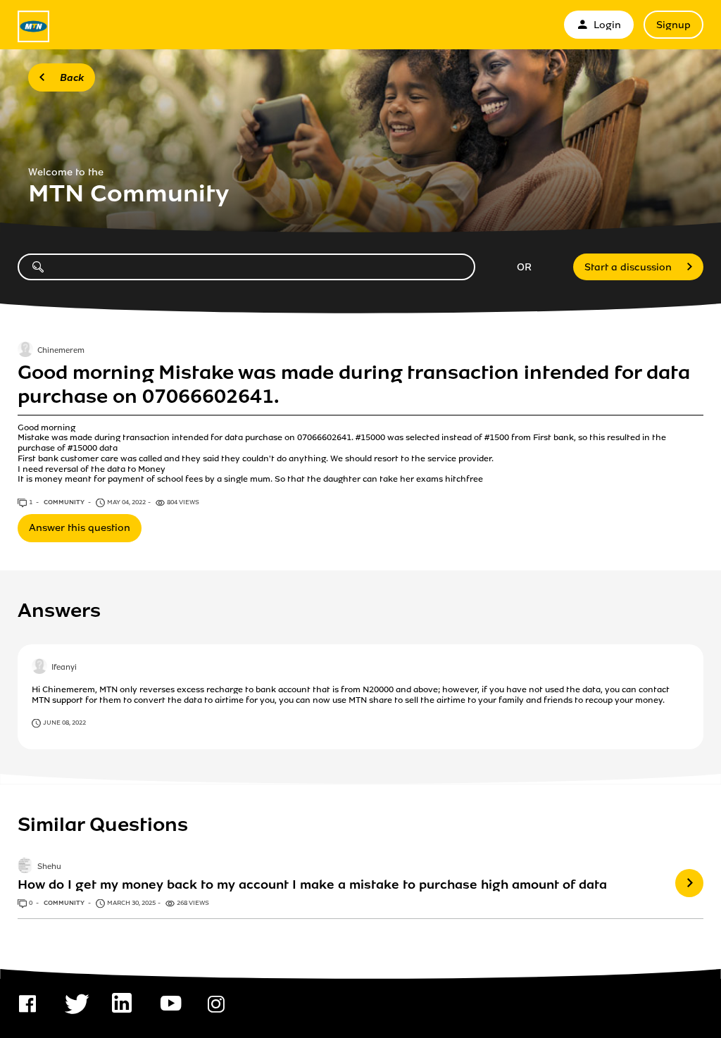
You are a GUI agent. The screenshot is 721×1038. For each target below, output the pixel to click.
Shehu (49, 867)
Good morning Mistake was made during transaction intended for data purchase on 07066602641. (354, 384)
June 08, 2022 (64, 722)
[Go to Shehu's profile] (25, 867)
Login (607, 25)
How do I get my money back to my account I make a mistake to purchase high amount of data (312, 884)
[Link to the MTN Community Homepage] (33, 26)
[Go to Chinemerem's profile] (25, 351)
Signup (673, 25)
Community (65, 502)
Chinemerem (60, 351)
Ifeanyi (64, 668)
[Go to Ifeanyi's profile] (39, 667)
